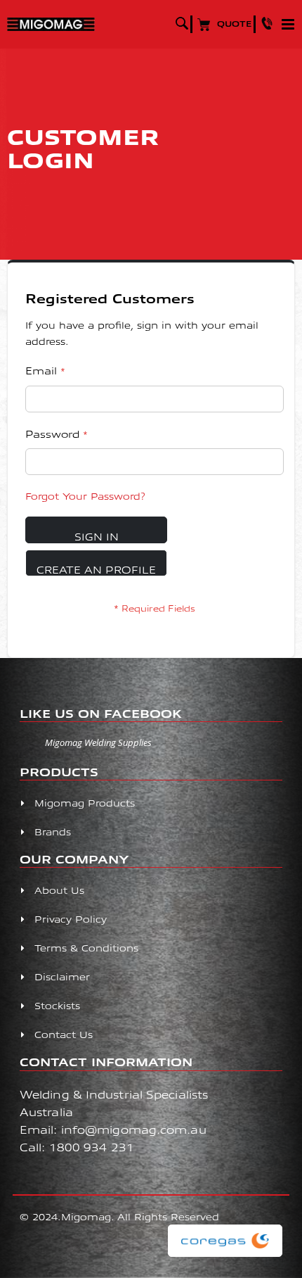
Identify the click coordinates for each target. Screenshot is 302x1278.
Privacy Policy (70, 919)
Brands (52, 831)
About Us (59, 890)
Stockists (57, 1005)
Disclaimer (62, 976)
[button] (270, 23)
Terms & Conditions (86, 948)
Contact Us (63, 1034)
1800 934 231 (91, 1146)
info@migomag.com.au (133, 1129)
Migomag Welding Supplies (98, 742)
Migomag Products (84, 803)
